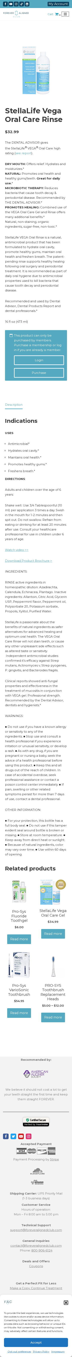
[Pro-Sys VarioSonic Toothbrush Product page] (19, 966)
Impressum (58, 1351)
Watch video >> (16, 550)
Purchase (39, 373)
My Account (58, 4)
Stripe (54, 1159)
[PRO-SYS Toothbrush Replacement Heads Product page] (53, 966)
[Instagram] (16, 4)
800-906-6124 (41, 1250)
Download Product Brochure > (28, 561)
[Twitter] (13, 1136)
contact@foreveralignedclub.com (36, 1245)
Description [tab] (14, 405)
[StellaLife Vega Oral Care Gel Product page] (53, 891)
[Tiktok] (21, 4)
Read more (19, 939)
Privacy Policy (41, 1351)
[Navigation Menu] (65, 14)
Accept (36, 1342)
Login (39, 360)
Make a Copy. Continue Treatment (36, 1288)
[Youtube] (10, 4)
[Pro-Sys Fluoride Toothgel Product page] (19, 892)
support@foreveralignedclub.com (36, 1230)
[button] (66, 1303)
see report (23, 153)
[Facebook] (5, 4)
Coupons (36, 1266)
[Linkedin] (27, 4)
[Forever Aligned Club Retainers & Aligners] (16, 14)
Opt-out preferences (19, 1351)
